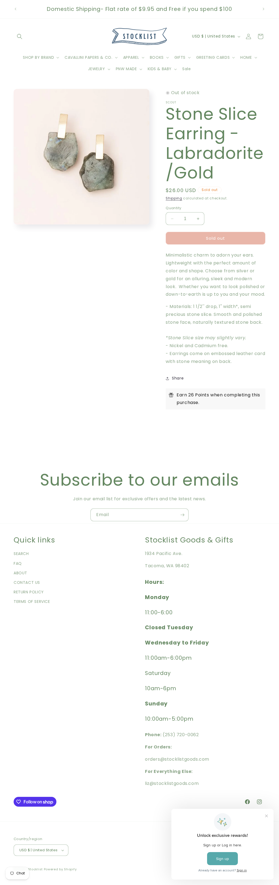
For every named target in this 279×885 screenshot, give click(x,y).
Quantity (173, 208)
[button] (20, 36)
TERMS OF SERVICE (32, 601)
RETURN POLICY (29, 592)
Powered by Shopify (60, 869)
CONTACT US (27, 582)
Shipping (174, 198)
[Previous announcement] (16, 9)
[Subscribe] (182, 514)
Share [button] (178, 378)
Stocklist (35, 869)
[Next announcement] (263, 9)
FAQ (18, 563)
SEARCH (21, 553)
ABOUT (20, 573)
